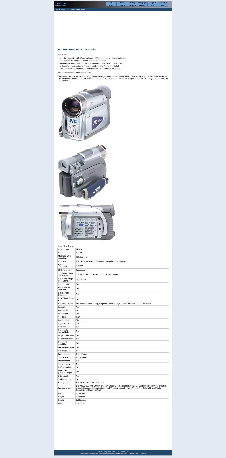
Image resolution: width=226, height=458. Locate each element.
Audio (122, 3)
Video (111, 3)
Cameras (72, 9)
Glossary (122, 5)
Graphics (153, 3)
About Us (115, 452)
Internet (111, 5)
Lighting (132, 3)
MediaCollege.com (104, 452)
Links (163, 5)
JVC (67, 9)
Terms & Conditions (140, 453)
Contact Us (124, 452)
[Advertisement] (113, 28)
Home (56, 9)
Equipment (132, 5)
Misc (152, 5)
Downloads (142, 5)
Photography (142, 3)
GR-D (78, 9)
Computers (163, 3)
